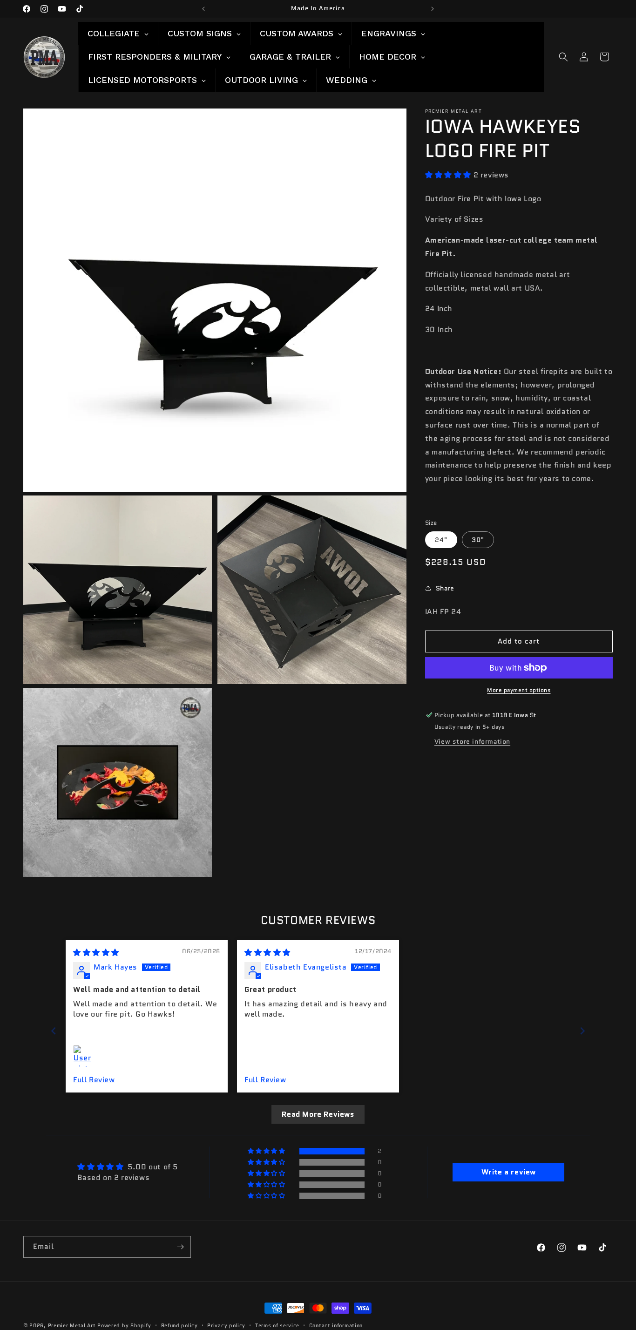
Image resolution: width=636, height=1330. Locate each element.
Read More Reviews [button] (318, 1114)
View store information (472, 741)
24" (441, 539)
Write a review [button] (508, 1172)
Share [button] (445, 587)
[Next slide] (582, 1030)
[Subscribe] (180, 1247)
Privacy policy (226, 1325)
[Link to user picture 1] (84, 1056)
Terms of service (277, 1325)
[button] (563, 57)
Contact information (336, 1325)
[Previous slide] (53, 1030)
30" (478, 539)
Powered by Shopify (124, 1325)
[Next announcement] (432, 9)
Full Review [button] (94, 1080)
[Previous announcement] (203, 9)
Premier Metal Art (72, 1325)
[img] (96, 952)
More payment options (518, 690)
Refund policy (179, 1325)
